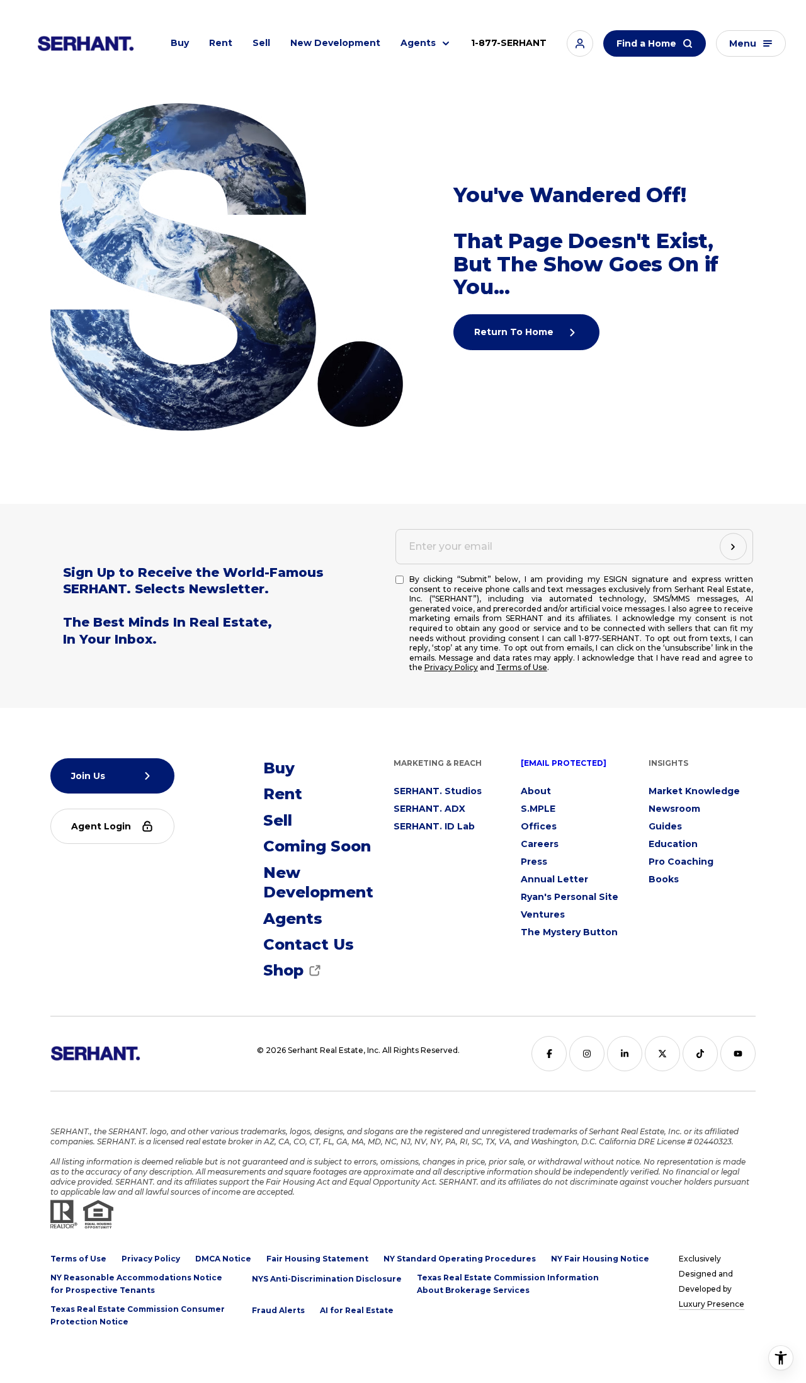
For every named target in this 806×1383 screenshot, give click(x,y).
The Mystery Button (569, 932)
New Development (335, 42)
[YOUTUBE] (738, 1053)
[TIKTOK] (700, 1053)
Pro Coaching (681, 861)
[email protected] (563, 763)
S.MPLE (538, 808)
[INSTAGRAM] (586, 1053)
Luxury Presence (711, 1304)
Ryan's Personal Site (569, 896)
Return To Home (515, 332)
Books (664, 879)
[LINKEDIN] (624, 1053)
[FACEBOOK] (549, 1053)
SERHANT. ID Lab (434, 826)
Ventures (543, 914)
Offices (539, 826)
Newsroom (674, 808)
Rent (220, 42)
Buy (180, 42)
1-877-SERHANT (509, 42)
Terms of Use (521, 667)
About (536, 791)
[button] (580, 43)
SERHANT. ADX (429, 808)
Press (534, 861)
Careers (540, 844)
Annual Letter (554, 879)
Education (673, 844)
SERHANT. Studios (438, 791)
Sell (261, 42)
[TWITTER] (662, 1053)
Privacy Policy (451, 667)
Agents (418, 42)
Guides (665, 826)
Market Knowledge (694, 791)
